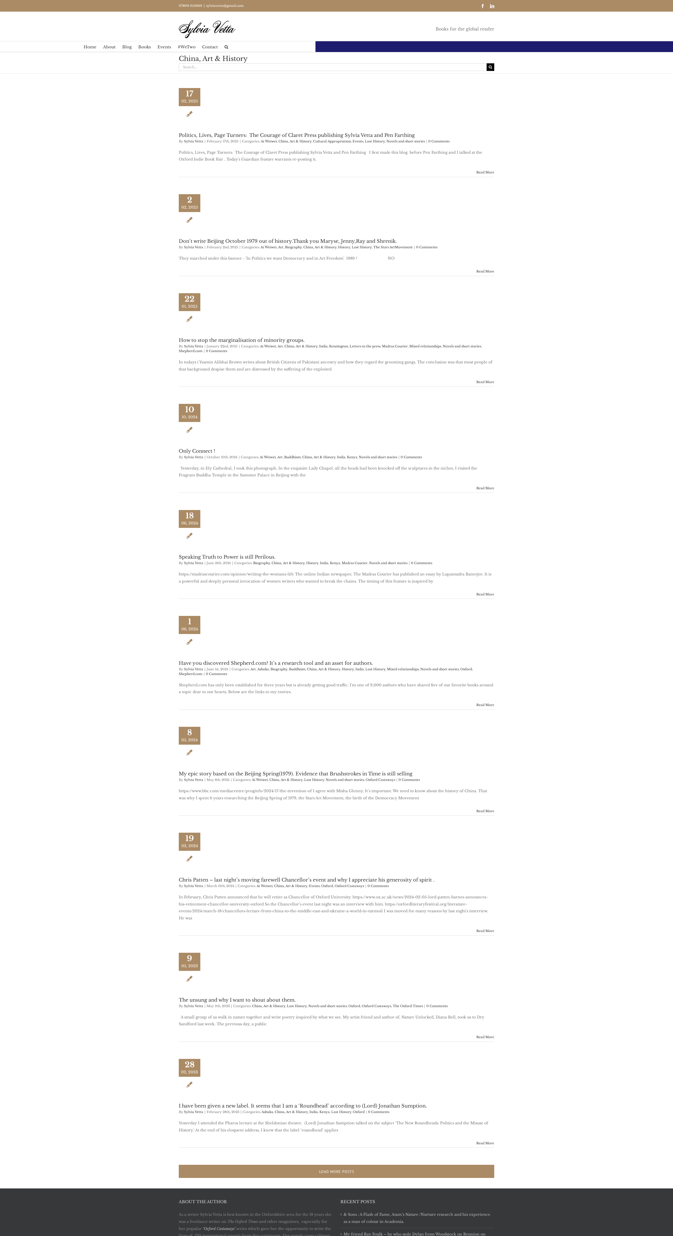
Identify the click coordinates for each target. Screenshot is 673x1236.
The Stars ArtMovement (393, 247)
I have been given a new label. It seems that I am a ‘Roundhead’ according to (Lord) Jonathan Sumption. (303, 1106)
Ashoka (263, 669)
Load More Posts (336, 1171)
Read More (485, 172)
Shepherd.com (190, 351)
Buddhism (292, 457)
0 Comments (439, 141)
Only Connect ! (197, 451)
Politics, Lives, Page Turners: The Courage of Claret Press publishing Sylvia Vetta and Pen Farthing (298, 135)
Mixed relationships (425, 346)
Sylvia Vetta (193, 141)
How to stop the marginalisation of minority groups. (242, 340)
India (323, 346)
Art (280, 247)
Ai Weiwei (269, 141)
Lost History (375, 141)
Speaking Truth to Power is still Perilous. (227, 557)
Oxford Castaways (380, 780)
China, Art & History (295, 141)
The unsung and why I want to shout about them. (237, 1000)
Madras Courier (395, 346)
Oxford (466, 669)
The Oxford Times (408, 1006)
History (344, 247)
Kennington (338, 346)
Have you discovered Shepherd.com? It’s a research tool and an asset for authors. (276, 663)
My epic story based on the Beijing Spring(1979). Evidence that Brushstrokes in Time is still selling (295, 774)
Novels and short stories (405, 141)
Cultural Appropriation (332, 141)
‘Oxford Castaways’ (219, 1228)
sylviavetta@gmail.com (225, 6)
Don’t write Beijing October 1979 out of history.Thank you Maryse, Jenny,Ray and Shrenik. (288, 241)
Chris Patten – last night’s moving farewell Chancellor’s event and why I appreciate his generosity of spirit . (307, 880)
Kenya (352, 457)
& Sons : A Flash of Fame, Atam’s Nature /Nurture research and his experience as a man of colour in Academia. (417, 1218)
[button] (226, 46)
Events (358, 141)
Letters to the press (365, 346)
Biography (293, 247)
